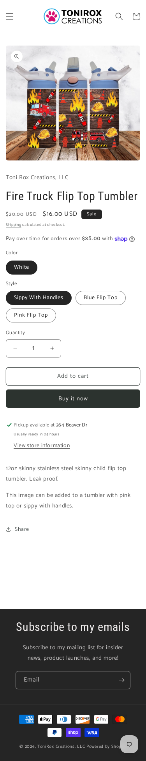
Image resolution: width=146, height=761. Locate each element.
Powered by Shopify (106, 746)
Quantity (15, 333)
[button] (9, 16)
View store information (42, 445)
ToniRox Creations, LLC (61, 746)
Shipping (13, 225)
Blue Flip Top (101, 297)
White (21, 267)
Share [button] (22, 529)
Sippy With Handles (38, 297)
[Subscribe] (121, 680)
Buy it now (73, 398)
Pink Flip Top (31, 315)
